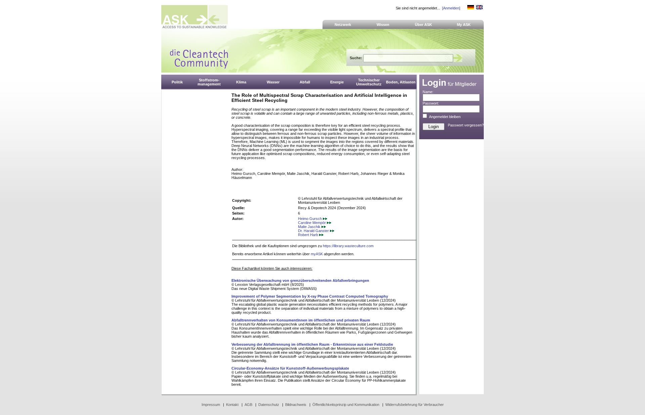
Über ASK (423, 25)
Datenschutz (268, 405)
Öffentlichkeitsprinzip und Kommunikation (345, 405)
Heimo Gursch (310, 219)
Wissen (383, 25)
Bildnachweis (295, 405)
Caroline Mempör (312, 223)
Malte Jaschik (309, 227)
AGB (248, 405)
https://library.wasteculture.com (348, 246)
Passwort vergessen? (466, 125)
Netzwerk (343, 25)
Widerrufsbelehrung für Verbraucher (414, 405)
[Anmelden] (451, 8)
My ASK (464, 25)
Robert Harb (308, 235)
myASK (317, 254)
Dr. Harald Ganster (314, 231)
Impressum (211, 405)
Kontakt (232, 405)
